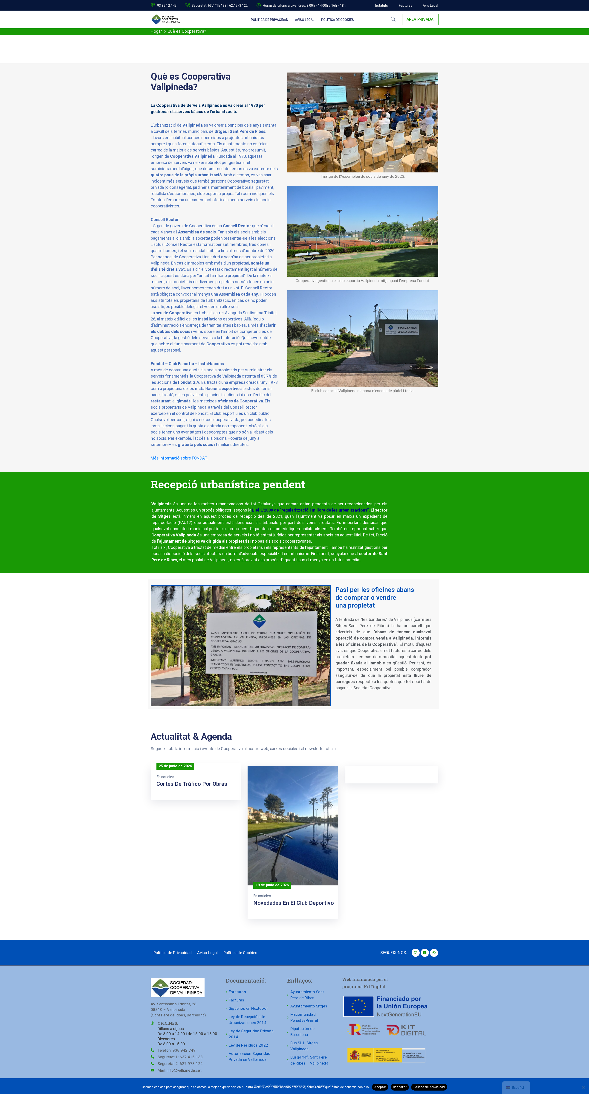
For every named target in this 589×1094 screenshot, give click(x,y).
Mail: (180, 1070)
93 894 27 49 (166, 5)
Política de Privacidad (269, 20)
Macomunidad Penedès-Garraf (304, 1017)
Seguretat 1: (180, 1057)
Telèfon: (177, 1050)
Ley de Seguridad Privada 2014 (251, 1034)
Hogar (156, 31)
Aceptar (380, 1087)
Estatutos (237, 991)
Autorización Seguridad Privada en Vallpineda (249, 1056)
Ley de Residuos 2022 (248, 1045)
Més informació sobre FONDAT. (179, 458)
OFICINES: (168, 1023)
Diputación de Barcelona (302, 1031)
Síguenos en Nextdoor (248, 1008)
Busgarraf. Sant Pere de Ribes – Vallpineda (309, 1060)
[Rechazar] (583, 1087)
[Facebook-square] (425, 953)
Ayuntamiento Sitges (308, 1006)
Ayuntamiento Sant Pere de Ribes (307, 994)
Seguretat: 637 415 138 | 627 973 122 (220, 5)
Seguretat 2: (180, 1063)
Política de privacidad (429, 1087)
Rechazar (400, 1087)
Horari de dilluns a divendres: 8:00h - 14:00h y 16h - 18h (304, 5)
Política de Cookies (337, 20)
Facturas (236, 1000)
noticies (167, 777)
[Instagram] (416, 953)
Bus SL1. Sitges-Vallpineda (304, 1046)
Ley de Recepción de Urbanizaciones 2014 (247, 1019)
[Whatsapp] (434, 953)
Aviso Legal (304, 20)
